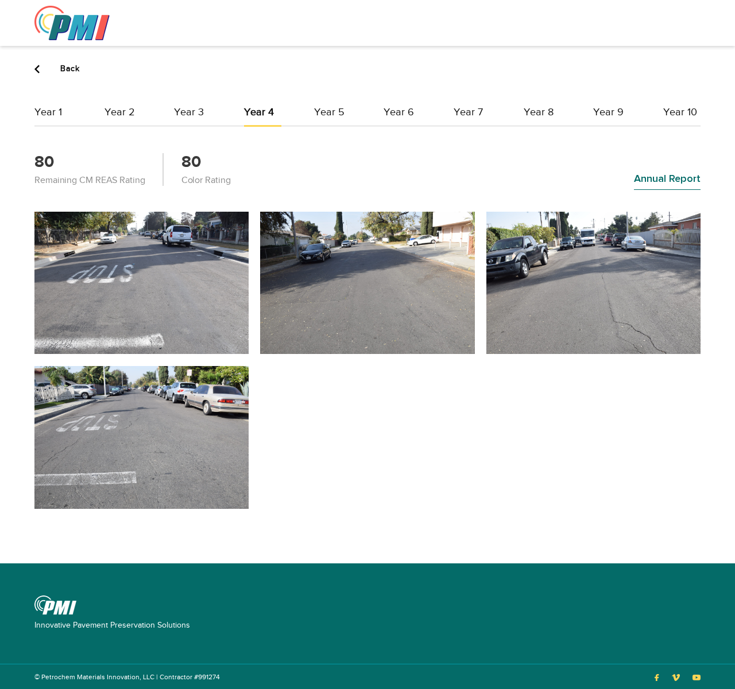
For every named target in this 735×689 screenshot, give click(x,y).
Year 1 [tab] (48, 112)
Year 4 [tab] (259, 112)
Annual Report (667, 179)
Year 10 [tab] (680, 112)
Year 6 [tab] (399, 112)
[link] (72, 22)
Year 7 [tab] (468, 112)
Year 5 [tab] (329, 112)
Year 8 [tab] (539, 112)
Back (68, 68)
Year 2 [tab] (120, 112)
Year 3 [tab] (189, 112)
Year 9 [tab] (608, 112)
